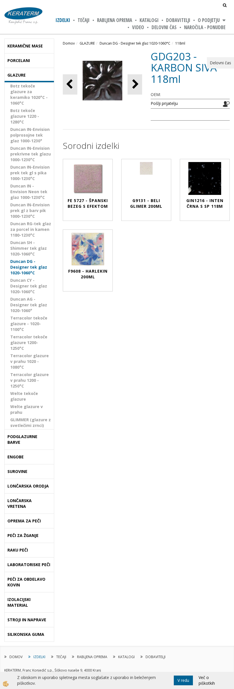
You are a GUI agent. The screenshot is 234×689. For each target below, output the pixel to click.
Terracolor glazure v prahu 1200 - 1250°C (29, 380)
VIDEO (138, 27)
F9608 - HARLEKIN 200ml (88, 273)
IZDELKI (63, 20)
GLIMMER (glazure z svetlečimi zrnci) (30, 422)
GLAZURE (87, 43)
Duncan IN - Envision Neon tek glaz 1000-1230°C (28, 191)
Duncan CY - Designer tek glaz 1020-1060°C (28, 285)
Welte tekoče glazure (24, 396)
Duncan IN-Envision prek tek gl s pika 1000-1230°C (30, 172)
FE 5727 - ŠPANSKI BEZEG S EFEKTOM (88, 203)
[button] (135, 84)
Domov (69, 43)
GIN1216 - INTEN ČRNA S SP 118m (204, 203)
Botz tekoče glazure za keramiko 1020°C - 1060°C (29, 94)
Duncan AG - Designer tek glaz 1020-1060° (28, 304)
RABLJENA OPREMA (114, 20)
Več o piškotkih (207, 680)
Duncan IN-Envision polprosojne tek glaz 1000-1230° (30, 135)
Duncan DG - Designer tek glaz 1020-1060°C (28, 267)
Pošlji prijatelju (164, 103)
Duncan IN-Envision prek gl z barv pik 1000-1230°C (30, 210)
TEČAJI (84, 20)
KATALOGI (149, 20)
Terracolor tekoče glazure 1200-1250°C (28, 342)
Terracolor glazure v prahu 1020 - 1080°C (29, 361)
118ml (180, 43)
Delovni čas (164, 27)
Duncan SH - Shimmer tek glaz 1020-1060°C (28, 248)
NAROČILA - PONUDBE (204, 27)
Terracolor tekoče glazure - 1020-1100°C (28, 323)
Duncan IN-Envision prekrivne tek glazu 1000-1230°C (30, 153)
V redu (183, 680)
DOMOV (16, 656)
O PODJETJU (209, 20)
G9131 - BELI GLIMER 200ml (146, 203)
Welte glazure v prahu (26, 409)
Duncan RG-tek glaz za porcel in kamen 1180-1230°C (30, 229)
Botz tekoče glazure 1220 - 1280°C (24, 116)
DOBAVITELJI (178, 20)
